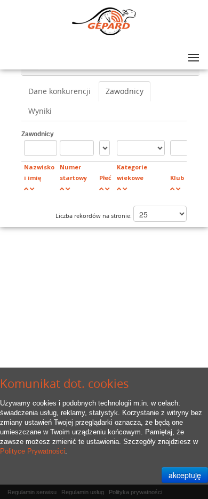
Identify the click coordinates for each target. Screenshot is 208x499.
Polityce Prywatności (32, 451)
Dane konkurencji (59, 91)
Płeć (105, 178)
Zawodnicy (124, 91)
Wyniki (40, 111)
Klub (177, 178)
